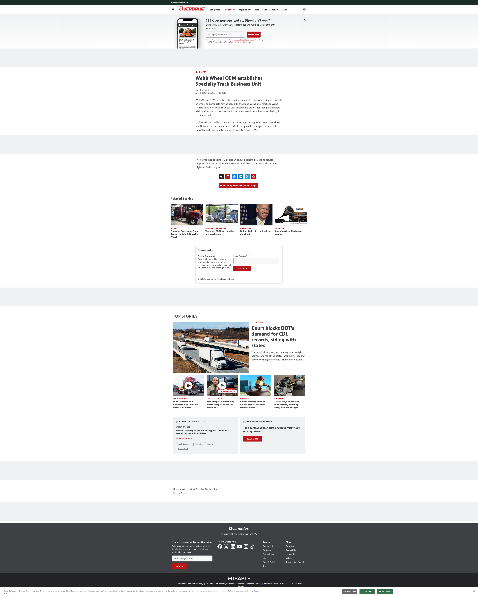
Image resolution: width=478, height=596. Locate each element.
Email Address (240, 256)
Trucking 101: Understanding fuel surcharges (219, 233)
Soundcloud (183, 449)
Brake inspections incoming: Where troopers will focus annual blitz (221, 404)
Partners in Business (215, 228)
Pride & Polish (180, 398)
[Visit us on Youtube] (239, 546)
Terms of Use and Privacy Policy (244, 40)
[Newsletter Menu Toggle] (304, 9)
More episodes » (184, 438)
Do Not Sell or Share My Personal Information (225, 583)
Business (200, 72)
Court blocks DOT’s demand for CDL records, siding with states (273, 336)
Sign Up (179, 566)
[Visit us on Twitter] (226, 546)
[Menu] (173, 9)
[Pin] (253, 176)
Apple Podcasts (184, 444)
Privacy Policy (229, 42)
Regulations (257, 323)
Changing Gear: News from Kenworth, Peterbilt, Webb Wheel (184, 234)
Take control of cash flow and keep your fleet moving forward (271, 429)
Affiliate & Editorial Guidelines (276, 583)
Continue (242, 268)
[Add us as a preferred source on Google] (227, 176)
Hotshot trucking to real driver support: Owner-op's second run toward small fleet (202, 432)
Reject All (367, 591)
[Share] (234, 176)
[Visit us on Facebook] (219, 546)
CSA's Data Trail (214, 398)
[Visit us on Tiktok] (252, 546)
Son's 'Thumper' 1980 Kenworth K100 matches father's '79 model (185, 404)
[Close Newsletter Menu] (304, 19)
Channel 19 (245, 228)
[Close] (474, 591)
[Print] (221, 176)
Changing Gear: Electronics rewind (288, 233)
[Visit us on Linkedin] (233, 546)
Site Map (240, 586)
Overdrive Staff (202, 90)
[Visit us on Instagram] (246, 546)
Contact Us (297, 583)
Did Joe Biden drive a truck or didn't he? (255, 233)
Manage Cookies (254, 583)
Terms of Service (243, 42)
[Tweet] (247, 176)
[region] (239, 591)
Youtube (199, 444)
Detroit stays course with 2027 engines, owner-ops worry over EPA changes (286, 404)
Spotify (210, 444)
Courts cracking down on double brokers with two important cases (253, 404)
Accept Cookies (384, 591)
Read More (253, 439)
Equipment (279, 398)
